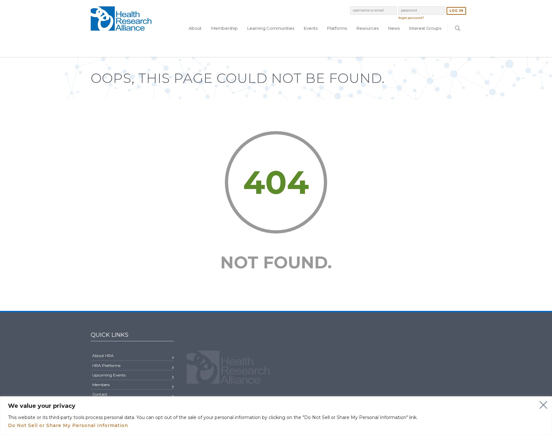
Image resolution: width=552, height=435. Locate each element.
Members (101, 384)
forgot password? (411, 18)
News (394, 28)
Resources (367, 28)
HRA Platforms (106, 365)
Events (311, 28)
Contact (99, 394)
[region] (276, 415)
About (195, 28)
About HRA (103, 355)
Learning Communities (270, 28)
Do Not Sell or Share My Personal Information (68, 425)
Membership (224, 28)
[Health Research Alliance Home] (121, 28)
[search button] (457, 40)
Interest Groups (425, 28)
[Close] (543, 405)
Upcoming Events (109, 375)
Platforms (337, 28)
